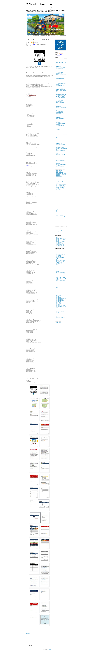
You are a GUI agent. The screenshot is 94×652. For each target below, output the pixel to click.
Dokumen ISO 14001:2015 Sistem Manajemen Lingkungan (60, 71)
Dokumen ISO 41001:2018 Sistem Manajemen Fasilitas (60, 117)
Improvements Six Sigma (59, 240)
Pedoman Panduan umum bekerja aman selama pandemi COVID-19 (61, 309)
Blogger (50, 649)
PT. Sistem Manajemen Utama (38, 4)
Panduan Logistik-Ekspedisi (59, 172)
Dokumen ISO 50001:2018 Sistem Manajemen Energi (60, 122)
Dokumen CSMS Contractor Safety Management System (60, 66)
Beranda (42, 633)
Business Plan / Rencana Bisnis (60, 187)
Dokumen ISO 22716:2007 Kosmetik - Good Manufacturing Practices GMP (61, 96)
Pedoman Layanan (58, 302)
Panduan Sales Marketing (59, 176)
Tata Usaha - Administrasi (59, 233)
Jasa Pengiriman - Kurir (59, 229)
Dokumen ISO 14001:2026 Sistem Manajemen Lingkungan (60, 73)
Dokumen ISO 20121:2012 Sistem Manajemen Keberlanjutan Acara (60, 87)
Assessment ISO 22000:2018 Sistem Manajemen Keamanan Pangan (60, 147)
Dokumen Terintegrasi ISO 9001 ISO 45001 (61, 135)
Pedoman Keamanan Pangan (59, 299)
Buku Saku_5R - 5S (58, 180)
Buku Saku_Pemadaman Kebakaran (60, 186)
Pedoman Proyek (58, 312)
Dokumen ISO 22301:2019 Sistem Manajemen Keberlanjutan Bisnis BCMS (61, 94)
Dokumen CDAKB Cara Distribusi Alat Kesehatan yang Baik (61, 62)
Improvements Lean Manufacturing (60, 239)
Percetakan (57, 232)
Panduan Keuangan (58, 171)
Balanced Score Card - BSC (59, 250)
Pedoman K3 (57, 296)
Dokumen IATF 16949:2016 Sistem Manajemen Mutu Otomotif (60, 68)
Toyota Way (57, 264)
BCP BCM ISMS (58, 195)
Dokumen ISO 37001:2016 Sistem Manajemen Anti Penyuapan (60, 112)
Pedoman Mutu (58, 304)
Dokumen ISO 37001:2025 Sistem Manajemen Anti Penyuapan (60, 113)
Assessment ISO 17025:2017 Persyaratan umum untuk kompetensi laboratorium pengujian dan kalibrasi (61, 145)
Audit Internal (57, 193)
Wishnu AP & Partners (58, 322)
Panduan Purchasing (58, 175)
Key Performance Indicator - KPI (60, 316)
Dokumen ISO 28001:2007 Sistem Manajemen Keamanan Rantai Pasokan (61, 102)
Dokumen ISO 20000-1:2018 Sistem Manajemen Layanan (60, 85)
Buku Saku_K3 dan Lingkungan (60, 185)
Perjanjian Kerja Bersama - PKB (60, 188)
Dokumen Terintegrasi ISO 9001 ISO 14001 (61, 134)
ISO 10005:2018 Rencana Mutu (60, 268)
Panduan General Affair (59, 170)
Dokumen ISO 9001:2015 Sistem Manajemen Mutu (60, 127)
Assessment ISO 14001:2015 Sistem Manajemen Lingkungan (60, 143)
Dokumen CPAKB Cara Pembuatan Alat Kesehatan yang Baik (61, 64)
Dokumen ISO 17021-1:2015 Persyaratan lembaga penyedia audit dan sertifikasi (61, 76)
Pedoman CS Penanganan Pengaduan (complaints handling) (61, 295)
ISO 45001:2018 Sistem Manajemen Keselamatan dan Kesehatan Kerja (60, 280)
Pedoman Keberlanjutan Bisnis (60, 300)
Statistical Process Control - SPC (60, 261)
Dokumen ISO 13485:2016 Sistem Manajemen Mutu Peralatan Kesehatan (61, 69)
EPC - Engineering (58, 228)
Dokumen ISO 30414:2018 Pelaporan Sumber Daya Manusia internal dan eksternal (61, 108)
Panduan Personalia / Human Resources (61, 173)
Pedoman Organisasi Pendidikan (60, 308)
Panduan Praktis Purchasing (59, 243)
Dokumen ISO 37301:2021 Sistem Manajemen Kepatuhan (60, 115)
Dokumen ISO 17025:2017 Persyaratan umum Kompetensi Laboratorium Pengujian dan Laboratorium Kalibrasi (61, 78)
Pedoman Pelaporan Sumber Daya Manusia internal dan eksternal (60, 311)
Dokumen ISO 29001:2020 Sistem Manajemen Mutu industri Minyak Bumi (61, 104)
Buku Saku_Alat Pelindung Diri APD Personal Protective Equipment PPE (60, 181)
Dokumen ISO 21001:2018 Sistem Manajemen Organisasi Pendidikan (60, 89)
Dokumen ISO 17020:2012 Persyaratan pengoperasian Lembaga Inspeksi (61, 74)
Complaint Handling (58, 255)
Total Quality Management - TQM (60, 262)
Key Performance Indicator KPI (60, 257)
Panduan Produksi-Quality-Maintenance (61, 174)
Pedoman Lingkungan (58, 303)
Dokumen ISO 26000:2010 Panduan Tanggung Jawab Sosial (60, 97)
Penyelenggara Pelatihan (59, 231)
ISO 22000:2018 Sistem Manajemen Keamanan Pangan (60, 276)
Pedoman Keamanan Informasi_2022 (61, 298)
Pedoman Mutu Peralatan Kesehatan (60, 305)
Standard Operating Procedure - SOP (60, 260)
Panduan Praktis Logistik (59, 242)
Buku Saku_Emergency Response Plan (61, 184)
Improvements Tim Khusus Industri (60, 241)
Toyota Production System (59, 263)
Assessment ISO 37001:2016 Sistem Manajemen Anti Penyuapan (60, 150)
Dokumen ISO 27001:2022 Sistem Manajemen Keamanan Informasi (60, 99)
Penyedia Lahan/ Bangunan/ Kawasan (61, 230)
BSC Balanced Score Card (59, 215)
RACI (56, 211)
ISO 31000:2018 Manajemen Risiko (60, 277)
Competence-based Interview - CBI (60, 254)
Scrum (56, 259)
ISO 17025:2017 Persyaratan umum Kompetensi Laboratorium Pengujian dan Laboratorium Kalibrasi (61, 273)
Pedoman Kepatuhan (58, 301)
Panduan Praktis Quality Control (60, 244)
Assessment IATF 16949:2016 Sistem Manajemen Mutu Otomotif (60, 141)
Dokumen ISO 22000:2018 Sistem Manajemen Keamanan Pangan (60, 92)
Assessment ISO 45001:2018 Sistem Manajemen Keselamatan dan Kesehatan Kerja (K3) (61, 153)
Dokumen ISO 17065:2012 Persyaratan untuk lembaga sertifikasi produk (61, 80)
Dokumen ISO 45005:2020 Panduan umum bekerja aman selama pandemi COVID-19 (61, 120)
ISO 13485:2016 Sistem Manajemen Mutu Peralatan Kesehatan (61, 269)
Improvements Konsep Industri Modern (61, 238)
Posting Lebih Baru (28, 633)
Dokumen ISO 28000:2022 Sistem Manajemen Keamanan (60, 101)
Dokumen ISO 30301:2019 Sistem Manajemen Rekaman (60, 106)
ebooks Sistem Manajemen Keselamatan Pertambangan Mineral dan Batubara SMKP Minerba (61, 163)
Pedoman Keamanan (58, 297)
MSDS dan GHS (58, 210)
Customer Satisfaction (58, 256)
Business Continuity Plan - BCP (60, 251)
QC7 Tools (57, 258)
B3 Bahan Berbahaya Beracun (60, 194)
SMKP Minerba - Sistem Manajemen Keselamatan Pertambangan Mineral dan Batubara (61, 287)
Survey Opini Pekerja (58, 189)
